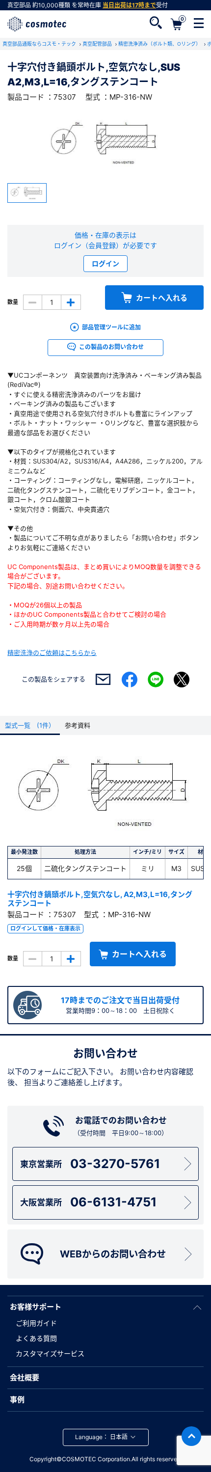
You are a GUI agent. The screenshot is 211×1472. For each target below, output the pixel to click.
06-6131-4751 (88, 1202)
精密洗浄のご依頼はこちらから (52, 652)
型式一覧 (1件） (30, 725)
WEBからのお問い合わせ (113, 1254)
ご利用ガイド (36, 1323)
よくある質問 (36, 1338)
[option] (105, 143)
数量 (12, 302)
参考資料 (77, 725)
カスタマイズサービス (50, 1353)
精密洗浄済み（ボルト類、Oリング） (160, 44)
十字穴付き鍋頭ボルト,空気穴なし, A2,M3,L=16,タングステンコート (99, 899)
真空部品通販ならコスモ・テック (40, 44)
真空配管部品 (97, 44)
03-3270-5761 (90, 1163)
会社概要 (24, 1377)
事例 (17, 1399)
